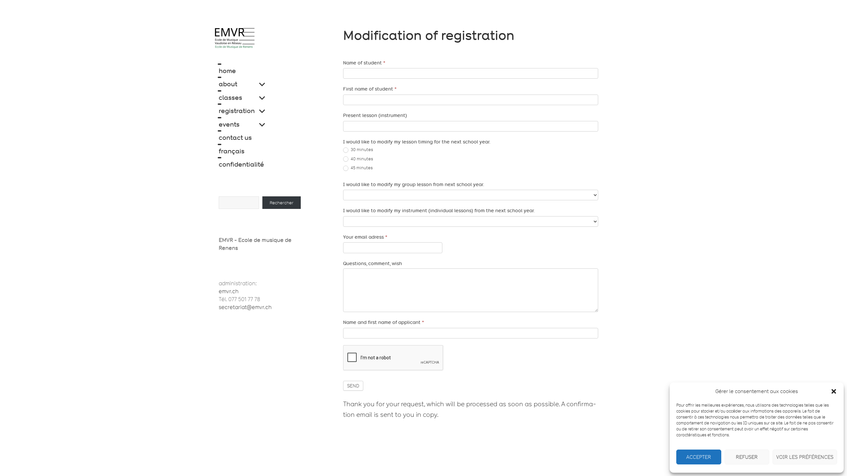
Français (232, 151)
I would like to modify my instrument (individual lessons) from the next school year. (439, 210)
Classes (230, 97)
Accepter (698, 457)
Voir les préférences (804, 457)
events (229, 124)
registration (237, 110)
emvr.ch (229, 291)
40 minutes (361, 158)
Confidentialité (241, 164)
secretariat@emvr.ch (245, 307)
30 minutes (361, 149)
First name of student (370, 89)
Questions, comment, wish (372, 263)
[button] (833, 391)
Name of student (364, 62)
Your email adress (365, 237)
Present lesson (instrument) (375, 115)
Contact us (235, 137)
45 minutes (361, 167)
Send (353, 385)
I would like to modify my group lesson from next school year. (413, 184)
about (228, 84)
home (227, 70)
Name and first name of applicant (383, 322)
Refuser (747, 457)
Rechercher (281, 202)
